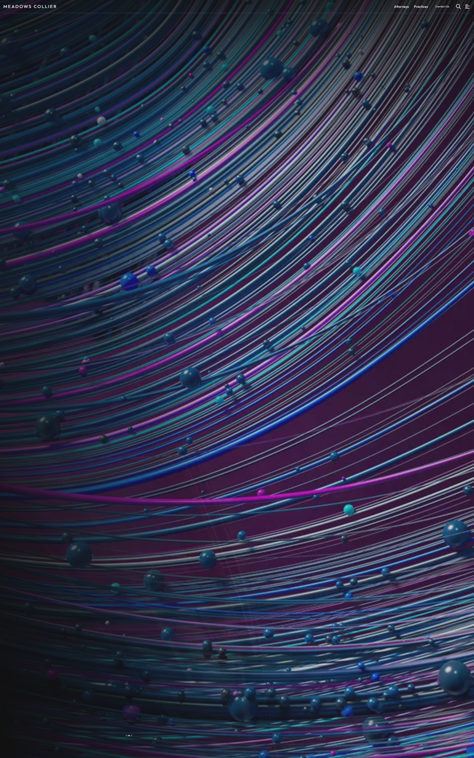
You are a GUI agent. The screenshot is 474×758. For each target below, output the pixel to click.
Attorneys (401, 6)
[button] (126, 735)
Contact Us (442, 6)
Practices (421, 6)
